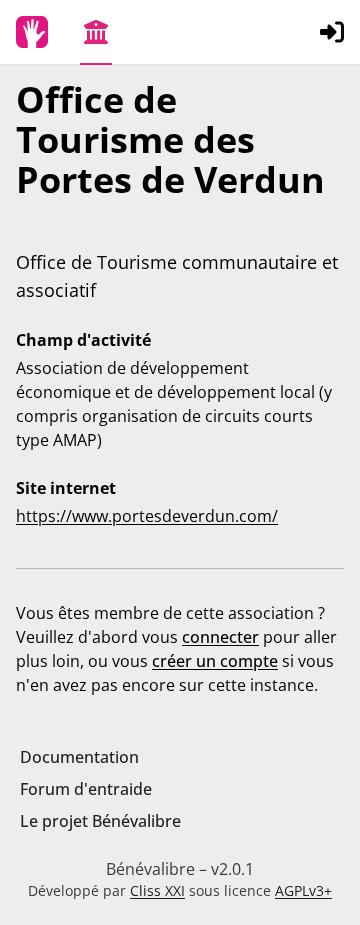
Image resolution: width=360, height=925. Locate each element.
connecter (220, 637)
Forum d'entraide (86, 789)
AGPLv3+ (303, 890)
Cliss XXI (157, 890)
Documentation (79, 757)
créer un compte (215, 661)
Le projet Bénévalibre (100, 821)
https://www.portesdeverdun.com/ (147, 516)
